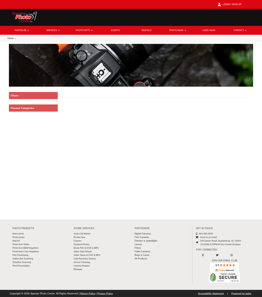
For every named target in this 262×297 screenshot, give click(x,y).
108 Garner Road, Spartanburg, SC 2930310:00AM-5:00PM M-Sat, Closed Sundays (220, 243)
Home (10, 38)
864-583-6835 (206, 233)
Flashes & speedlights (146, 240)
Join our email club (224, 260)
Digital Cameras (143, 233)
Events (115, 30)
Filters (138, 248)
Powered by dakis (241, 293)
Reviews (78, 269)
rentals (146, 30)
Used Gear (209, 30)
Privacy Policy (105, 293)
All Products (141, 258)
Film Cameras (142, 237)
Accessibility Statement (211, 293)
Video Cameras (142, 251)
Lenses (138, 244)
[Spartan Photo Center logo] (24, 17)
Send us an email (208, 237)
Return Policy (87, 293)
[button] (21, 30)
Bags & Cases (142, 255)
